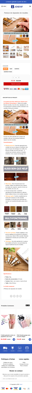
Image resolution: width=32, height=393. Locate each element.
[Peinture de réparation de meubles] (16, 31)
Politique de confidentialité (8, 365)
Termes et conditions (8, 364)
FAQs (24, 362)
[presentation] (27, 305)
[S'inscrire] (28, 379)
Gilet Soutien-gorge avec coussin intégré (23, 335)
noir (11, 68)
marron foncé (8, 71)
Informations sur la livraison (8, 367)
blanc (5, 68)
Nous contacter (24, 365)
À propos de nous (24, 364)
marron (17, 68)
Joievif (20, 384)
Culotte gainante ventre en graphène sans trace (8, 335)
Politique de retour (8, 362)
